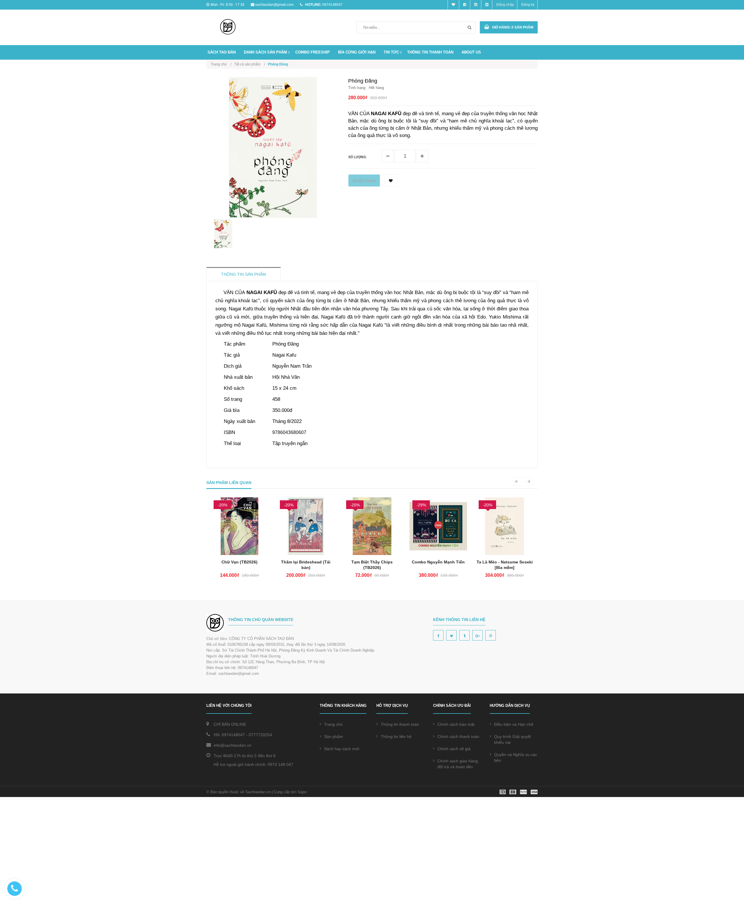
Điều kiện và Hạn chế (513, 724)
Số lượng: (357, 157)
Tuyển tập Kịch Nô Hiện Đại (504, 562)
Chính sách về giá (454, 748)
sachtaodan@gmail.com (274, 5)
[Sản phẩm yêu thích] (453, 4)
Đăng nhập (505, 5)
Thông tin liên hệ (396, 736)
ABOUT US (471, 52)
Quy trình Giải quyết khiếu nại (512, 739)
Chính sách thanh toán (458, 736)
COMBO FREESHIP (312, 52)
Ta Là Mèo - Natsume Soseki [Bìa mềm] (438, 565)
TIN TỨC (391, 52)
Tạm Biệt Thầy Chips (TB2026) (306, 565)
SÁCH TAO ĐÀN (222, 52)
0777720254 (260, 734)
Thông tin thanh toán (400, 724)
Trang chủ (333, 724)
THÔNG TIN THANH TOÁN (430, 52)
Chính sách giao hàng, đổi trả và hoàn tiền (458, 764)
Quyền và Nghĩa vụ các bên (515, 757)
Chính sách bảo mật (456, 724)
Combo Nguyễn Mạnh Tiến (372, 562)
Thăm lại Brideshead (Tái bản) (239, 565)
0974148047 (332, 5)
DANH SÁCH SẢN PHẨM (265, 52)
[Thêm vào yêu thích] (390, 180)
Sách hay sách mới (341, 748)
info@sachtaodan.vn (232, 745)
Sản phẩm (333, 736)
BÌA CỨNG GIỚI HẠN (356, 52)
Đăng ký (527, 5)
